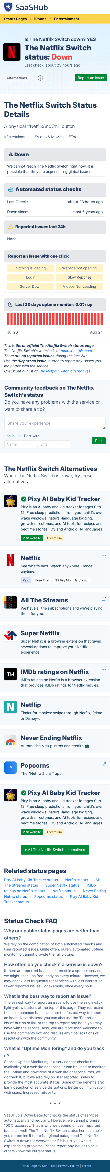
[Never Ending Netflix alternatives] (10, 740)
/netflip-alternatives (21, 699)
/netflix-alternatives (20, 552)
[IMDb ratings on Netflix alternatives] (10, 674)
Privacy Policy (68, 1166)
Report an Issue (91, 77)
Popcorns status (48, 896)
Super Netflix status (62, 885)
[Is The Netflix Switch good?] (40, 78)
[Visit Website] (104, 557)
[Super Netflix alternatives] (10, 635)
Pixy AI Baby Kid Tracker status (31, 880)
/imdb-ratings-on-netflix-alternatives (36, 666)
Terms (86, 1166)
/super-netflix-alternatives (26, 628)
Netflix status (76, 880)
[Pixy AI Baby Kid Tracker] (10, 501)
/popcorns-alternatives (24, 760)
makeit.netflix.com (76, 350)
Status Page (28, 1166)
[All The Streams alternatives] (10, 602)
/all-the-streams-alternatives (29, 595)
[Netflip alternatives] (10, 707)
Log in (10, 436)
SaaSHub (49, 1166)
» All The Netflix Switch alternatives (55, 849)
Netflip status (64, 891)
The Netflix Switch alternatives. (65, 371)
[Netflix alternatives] (10, 560)
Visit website (32, 538)
